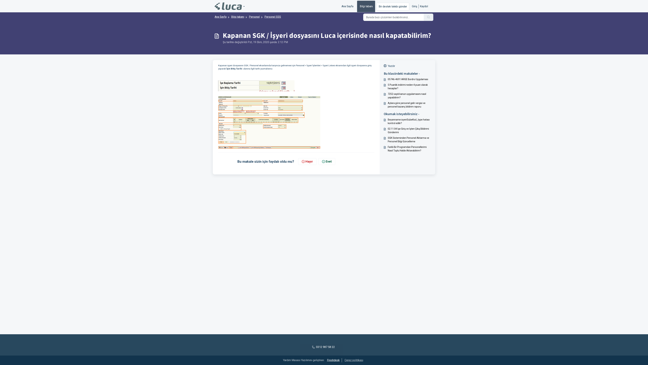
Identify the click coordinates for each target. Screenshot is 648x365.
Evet (329, 161)
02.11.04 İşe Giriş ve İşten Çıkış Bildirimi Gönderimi (408, 130)
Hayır (309, 161)
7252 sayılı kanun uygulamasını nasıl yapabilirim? (407, 96)
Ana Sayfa (347, 6)
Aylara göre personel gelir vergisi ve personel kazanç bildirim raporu (406, 105)
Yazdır (391, 66)
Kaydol (424, 6)
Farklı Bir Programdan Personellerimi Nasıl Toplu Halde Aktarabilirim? (407, 149)
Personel (254, 16)
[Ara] (428, 17)
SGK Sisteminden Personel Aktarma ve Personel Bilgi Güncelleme (408, 140)
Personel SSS (272, 16)
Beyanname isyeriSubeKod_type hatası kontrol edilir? (409, 121)
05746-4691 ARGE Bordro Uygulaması (408, 79)
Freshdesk (333, 360)
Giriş (414, 6)
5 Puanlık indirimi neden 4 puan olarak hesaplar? (408, 86)
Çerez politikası (354, 360)
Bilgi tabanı (366, 6)
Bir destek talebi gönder (393, 6)
